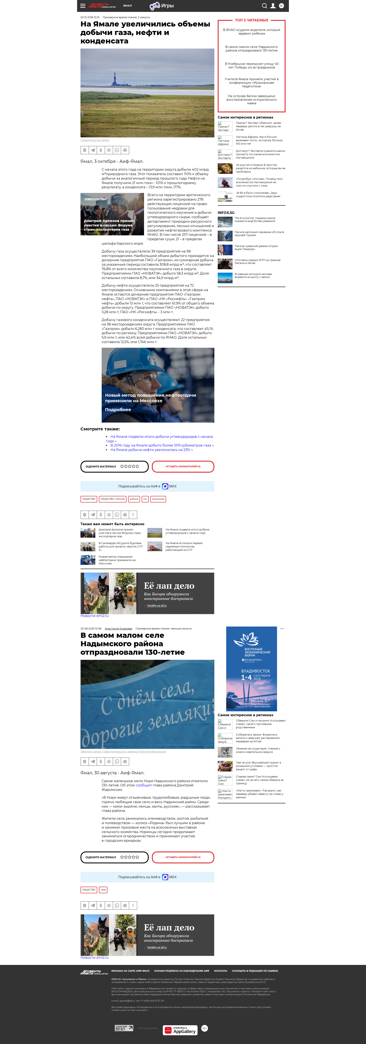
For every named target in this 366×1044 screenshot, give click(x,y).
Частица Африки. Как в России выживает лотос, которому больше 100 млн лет (259, 140)
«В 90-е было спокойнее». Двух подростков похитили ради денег (258, 194)
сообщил (144, 785)
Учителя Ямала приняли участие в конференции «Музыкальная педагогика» (252, 82)
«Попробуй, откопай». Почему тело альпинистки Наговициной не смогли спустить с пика (259, 182)
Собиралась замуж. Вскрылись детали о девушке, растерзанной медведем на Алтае (258, 738)
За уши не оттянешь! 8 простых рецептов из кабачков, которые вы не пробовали (260, 168)
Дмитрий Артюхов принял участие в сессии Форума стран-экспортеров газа (120, 533)
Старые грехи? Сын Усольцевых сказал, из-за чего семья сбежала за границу (259, 780)
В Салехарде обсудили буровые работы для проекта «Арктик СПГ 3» (121, 546)
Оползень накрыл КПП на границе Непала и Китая (257, 262)
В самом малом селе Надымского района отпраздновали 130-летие (251, 48)
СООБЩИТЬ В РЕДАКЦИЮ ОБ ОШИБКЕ (255, 971)
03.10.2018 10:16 (89, 17)
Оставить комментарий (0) (183, 466)
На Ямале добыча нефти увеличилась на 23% (150, 450)
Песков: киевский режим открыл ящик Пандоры (256, 248)
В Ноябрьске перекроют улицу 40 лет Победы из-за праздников (252, 65)
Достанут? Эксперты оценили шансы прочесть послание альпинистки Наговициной (260, 154)
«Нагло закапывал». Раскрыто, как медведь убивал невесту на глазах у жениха (259, 794)
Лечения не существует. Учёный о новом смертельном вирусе (258, 750)
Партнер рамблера (148, 1028)
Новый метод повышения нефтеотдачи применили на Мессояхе (150, 398)
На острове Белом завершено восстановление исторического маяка (251, 99)
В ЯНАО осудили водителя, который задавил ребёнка (251, 31)
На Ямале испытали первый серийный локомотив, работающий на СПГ (184, 546)
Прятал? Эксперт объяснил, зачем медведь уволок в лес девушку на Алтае (258, 126)
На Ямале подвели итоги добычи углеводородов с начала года (187, 531)
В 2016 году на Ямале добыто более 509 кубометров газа (161, 445)
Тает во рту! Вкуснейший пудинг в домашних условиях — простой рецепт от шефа (258, 766)
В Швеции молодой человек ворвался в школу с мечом (253, 276)
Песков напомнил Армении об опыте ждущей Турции (259, 234)
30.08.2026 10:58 (90, 628)
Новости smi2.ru (94, 616)
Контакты (220, 971)
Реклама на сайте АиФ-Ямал (130, 971)
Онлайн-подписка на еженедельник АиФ (181, 971)
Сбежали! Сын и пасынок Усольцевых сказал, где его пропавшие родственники (261, 724)
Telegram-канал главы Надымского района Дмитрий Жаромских (123, 751)
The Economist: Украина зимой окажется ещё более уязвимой (255, 220)
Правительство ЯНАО (95, 140)
